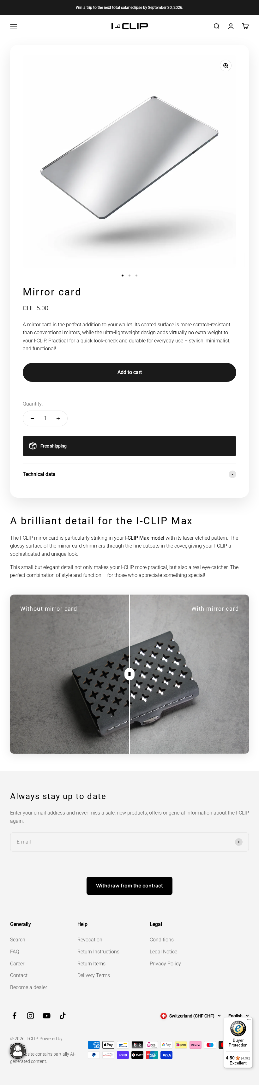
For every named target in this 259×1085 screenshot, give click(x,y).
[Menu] (249, 1021)
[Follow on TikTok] (62, 1015)
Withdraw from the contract (129, 885)
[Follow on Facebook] (14, 1015)
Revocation (89, 940)
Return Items (91, 964)
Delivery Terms (93, 975)
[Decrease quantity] (32, 418)
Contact (18, 975)
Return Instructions (98, 952)
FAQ (14, 952)
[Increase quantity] (58, 418)
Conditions (162, 940)
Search (17, 940)
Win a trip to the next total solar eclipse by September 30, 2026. (129, 7)
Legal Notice (163, 952)
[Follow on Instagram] (30, 1015)
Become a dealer (28, 987)
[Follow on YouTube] (46, 1015)
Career (17, 964)
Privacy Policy (165, 964)
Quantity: (33, 404)
